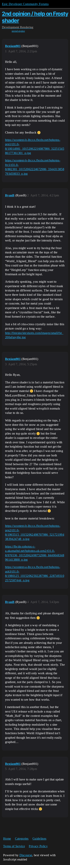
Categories (22, 838)
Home (7, 838)
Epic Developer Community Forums (25, 4)
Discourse (25, 855)
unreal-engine (18, 31)
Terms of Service (14, 846)
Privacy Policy (38, 846)
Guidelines (39, 838)
